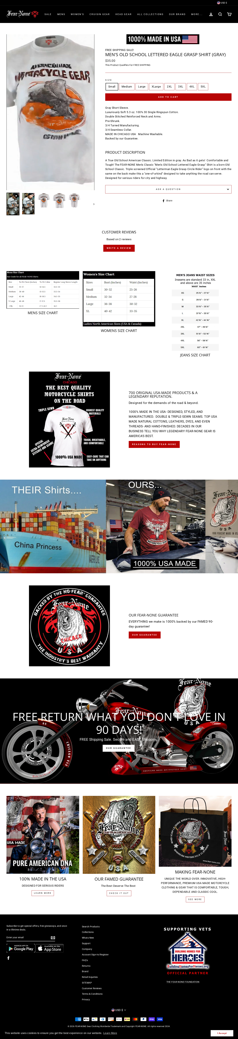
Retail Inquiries (90, 977)
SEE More (195, 899)
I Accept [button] (222, 1033)
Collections (88, 932)
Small (111, 86)
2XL (169, 86)
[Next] (92, 204)
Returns (86, 966)
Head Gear (123, 14)
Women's (77, 14)
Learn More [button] (110, 1033)
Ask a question (168, 189)
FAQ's (85, 960)
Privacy (86, 999)
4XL (191, 86)
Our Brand (177, 14)
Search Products (91, 926)
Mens (61, 14)
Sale (48, 14)
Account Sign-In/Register (95, 954)
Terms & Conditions (92, 994)
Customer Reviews (92, 988)
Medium (127, 86)
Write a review (119, 248)
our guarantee (144, 635)
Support (86, 943)
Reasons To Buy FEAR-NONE (154, 444)
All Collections (150, 14)
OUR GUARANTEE (118, 748)
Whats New (88, 937)
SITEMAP (87, 982)
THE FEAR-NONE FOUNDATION (182, 982)
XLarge (156, 86)
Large (141, 86)
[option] (50, 112)
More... (197, 14)
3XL (180, 86)
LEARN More (42, 893)
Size (108, 80)
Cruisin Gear (100, 14)
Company (87, 949)
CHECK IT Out (119, 893)
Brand (85, 971)
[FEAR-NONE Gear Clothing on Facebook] (8, 958)
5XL (203, 86)
